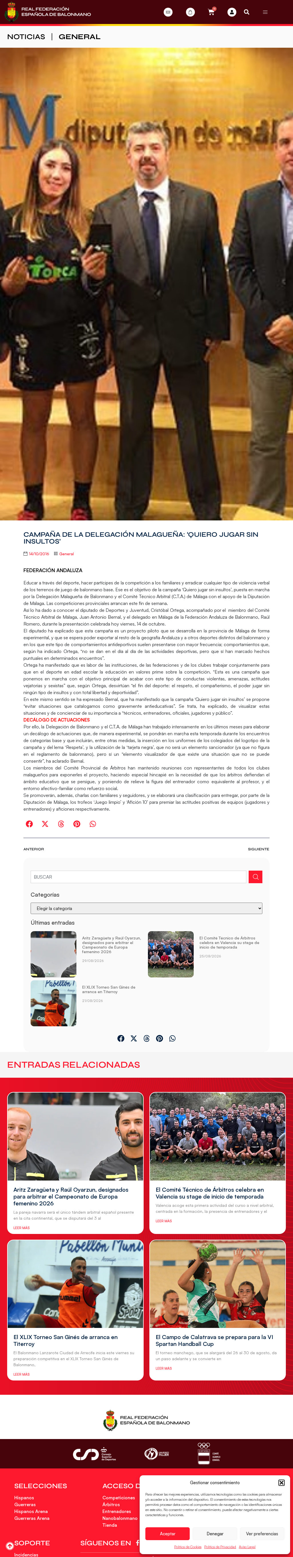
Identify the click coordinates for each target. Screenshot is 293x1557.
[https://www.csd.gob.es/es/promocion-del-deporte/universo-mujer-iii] (156, 1454)
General (80, 36)
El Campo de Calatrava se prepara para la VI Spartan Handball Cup (214, 1340)
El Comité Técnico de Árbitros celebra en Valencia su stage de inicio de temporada (229, 942)
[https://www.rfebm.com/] (47, 12)
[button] (281, 1483)
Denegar (215, 1533)
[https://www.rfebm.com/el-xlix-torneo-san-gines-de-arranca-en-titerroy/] (53, 1003)
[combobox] (138, 877)
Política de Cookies (187, 1547)
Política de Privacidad (220, 1547)
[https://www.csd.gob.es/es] (94, 1453)
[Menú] (265, 12)
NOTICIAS (26, 36)
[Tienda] (190, 12)
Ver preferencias (262, 1533)
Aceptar (167, 1533)
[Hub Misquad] (231, 12)
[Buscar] (255, 877)
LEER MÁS (21, 1228)
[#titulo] (10, 1546)
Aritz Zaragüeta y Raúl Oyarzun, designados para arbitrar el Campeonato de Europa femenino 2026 (111, 944)
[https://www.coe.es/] (208, 1453)
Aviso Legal (247, 1547)
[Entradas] (168, 12)
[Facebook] (138, 1543)
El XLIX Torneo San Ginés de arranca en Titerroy (108, 989)
